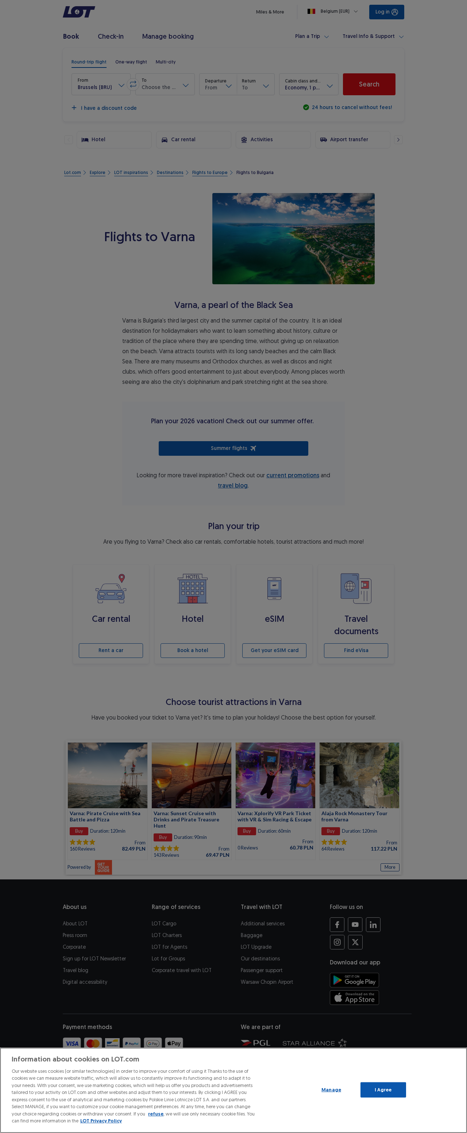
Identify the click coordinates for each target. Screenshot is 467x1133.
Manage (331, 1089)
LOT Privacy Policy (101, 1121)
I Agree (383, 1089)
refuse (155, 1114)
